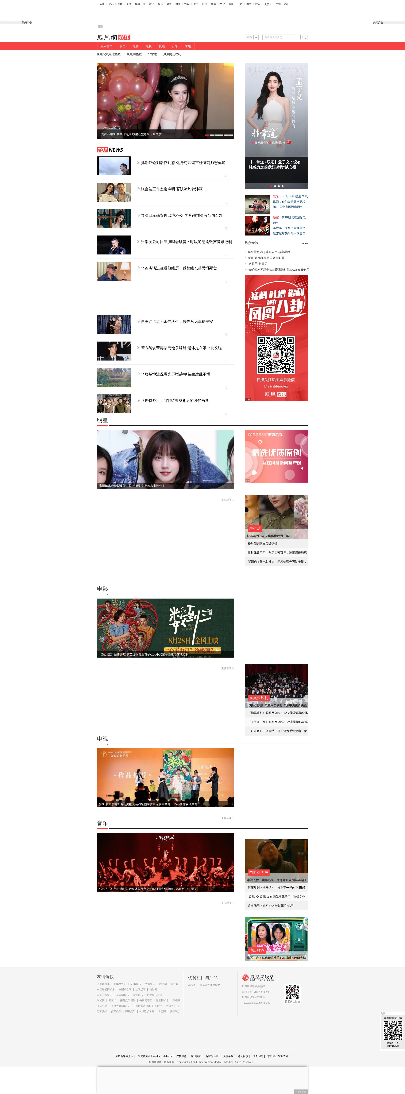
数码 (257, 4)
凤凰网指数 (134, 54)
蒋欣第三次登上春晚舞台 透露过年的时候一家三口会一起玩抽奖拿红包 (289, 233)
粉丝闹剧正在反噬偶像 (262, 543)
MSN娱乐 (135, 983)
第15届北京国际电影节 (288, 207)
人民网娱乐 (103, 983)
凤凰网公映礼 (172, 54)
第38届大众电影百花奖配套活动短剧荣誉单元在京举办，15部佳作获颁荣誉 (148, 804)
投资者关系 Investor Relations (155, 1056)
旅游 (231, 4)
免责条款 (228, 1056)
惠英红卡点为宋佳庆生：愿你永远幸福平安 (177, 321)
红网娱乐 (140, 989)
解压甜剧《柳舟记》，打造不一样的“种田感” (277, 887)
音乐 (175, 46)
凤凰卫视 (140, 4)
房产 (195, 4)
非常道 (152, 54)
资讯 (110, 4)
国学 (248, 4)
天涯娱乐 (138, 994)
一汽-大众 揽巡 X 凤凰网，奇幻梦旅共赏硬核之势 (290, 202)
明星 (123, 46)
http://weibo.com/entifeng (256, 1002)
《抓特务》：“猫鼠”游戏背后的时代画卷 (175, 400)
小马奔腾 (102, 1005)
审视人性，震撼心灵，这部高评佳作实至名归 (276, 880)
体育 (169, 4)
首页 (102, 4)
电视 (149, 46)
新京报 (112, 1000)
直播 (128, 4)
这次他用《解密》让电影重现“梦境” (271, 905)
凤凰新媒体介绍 (124, 1056)
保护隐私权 (212, 1056)
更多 (266, 4)
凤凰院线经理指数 (109, 54)
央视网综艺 (145, 1000)
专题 (188, 46)
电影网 (153, 989)
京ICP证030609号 (277, 1056)
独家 (276, 217)
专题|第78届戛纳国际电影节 (266, 258)
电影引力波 (258, 873)
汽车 (186, 4)
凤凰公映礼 (258, 698)
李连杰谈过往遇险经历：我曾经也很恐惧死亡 (179, 268)
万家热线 (102, 1011)
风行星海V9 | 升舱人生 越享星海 (269, 252)
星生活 (255, 528)
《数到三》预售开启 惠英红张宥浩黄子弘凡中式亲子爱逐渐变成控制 (144, 654)
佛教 (240, 4)
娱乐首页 (106, 46)
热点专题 (251, 243)
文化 (222, 4)
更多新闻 (226, 499)
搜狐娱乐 (116, 1011)
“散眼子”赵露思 (257, 263)
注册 (278, 4)
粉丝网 (163, 983)
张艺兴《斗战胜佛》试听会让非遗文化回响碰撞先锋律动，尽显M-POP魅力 (148, 889)
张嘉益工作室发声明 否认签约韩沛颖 (172, 189)
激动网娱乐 (162, 1000)
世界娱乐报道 (154, 994)
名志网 (162, 1011)
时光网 (101, 1000)
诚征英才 (196, 1056)
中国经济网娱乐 (106, 989)
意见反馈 (243, 1056)
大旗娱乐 (150, 983)
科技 (204, 4)
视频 (119, 4)
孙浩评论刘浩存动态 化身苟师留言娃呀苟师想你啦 (183, 163)
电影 (136, 46)
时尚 (178, 4)
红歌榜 (158, 1005)
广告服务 (181, 1056)
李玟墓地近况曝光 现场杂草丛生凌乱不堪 (175, 374)
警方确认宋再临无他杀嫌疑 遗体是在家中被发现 (181, 348)
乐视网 (176, 1000)
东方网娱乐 (122, 994)
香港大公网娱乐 (120, 1005)
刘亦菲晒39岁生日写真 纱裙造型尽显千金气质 (131, 134)
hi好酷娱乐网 (146, 1011)
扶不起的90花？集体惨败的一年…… (271, 536)
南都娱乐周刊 (127, 1000)
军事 (213, 4)
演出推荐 (257, 950)
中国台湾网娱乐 (142, 1005)
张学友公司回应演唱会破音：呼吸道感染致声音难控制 (186, 242)
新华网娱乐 (120, 983)
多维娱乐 (175, 1011)
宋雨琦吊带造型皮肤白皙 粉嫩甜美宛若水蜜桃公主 (132, 485)
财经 (151, 4)
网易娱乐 (130, 1011)
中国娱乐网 (125, 989)
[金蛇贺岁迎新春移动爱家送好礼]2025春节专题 (278, 269)
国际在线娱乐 (104, 994)
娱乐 (160, 4)
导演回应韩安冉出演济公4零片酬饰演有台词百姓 (182, 215)
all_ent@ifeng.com (260, 991)
